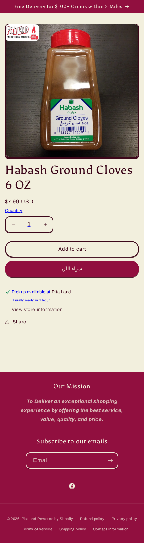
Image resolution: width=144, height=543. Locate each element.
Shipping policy (73, 529)
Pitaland (29, 519)
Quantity (13, 210)
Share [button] (19, 321)
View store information (37, 309)
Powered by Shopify (55, 519)
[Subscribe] (110, 460)
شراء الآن (72, 269)
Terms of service (37, 529)
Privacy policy (124, 519)
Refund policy (92, 519)
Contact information (111, 529)
